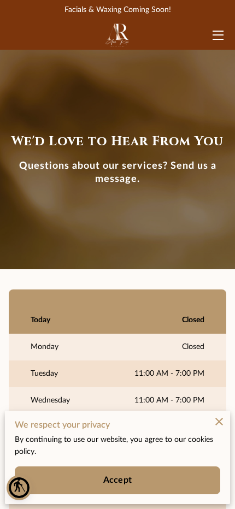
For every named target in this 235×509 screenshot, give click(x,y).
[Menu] (217, 35)
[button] (19, 487)
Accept (117, 480)
